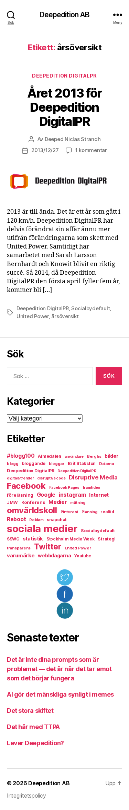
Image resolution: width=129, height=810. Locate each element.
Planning (89, 512)
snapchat (57, 519)
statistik (33, 539)
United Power (33, 316)
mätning (77, 502)
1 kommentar (91, 150)
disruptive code (51, 478)
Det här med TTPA (33, 726)
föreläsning (20, 495)
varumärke (21, 555)
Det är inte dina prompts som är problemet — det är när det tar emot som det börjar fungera (59, 669)
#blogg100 (21, 456)
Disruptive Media (93, 477)
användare (74, 456)
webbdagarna (54, 555)
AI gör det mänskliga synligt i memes (60, 694)
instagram (72, 494)
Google (46, 495)
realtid (107, 511)
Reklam (36, 519)
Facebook (26, 486)
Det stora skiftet (30, 710)
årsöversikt (64, 316)
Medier (58, 502)
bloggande (33, 463)
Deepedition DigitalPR (64, 76)
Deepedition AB (65, 14)
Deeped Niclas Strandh (73, 139)
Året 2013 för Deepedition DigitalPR (64, 107)
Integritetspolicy (26, 795)
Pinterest (69, 511)
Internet (99, 495)
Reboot (16, 519)
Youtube (82, 556)
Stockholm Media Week (70, 539)
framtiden (91, 487)
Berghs (94, 456)
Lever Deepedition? (35, 743)
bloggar (56, 463)
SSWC (13, 539)
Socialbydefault (90, 308)
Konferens (33, 502)
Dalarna (106, 463)
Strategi (107, 538)
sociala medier (42, 529)
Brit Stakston (82, 463)
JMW (12, 502)
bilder (111, 456)
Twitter (47, 546)
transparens (19, 548)
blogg (13, 463)
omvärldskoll (32, 510)
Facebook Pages (64, 487)
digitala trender (20, 478)
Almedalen (49, 456)
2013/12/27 (44, 150)
